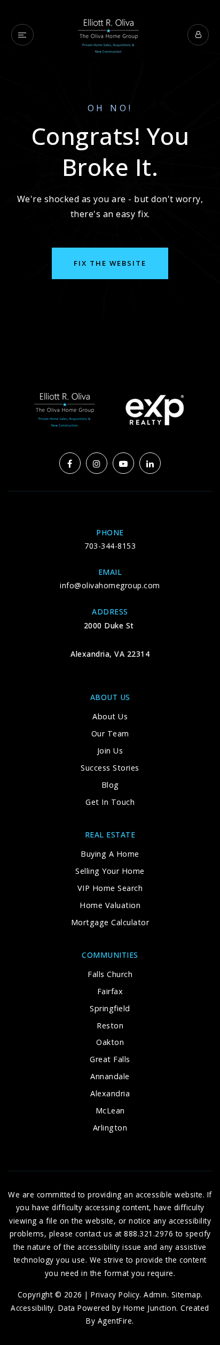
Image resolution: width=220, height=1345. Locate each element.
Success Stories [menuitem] (110, 768)
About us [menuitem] (110, 716)
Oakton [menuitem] (110, 1042)
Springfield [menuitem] (110, 1008)
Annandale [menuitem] (110, 1076)
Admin (155, 1294)
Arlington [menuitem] (110, 1128)
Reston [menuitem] (110, 1025)
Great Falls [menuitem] (110, 1059)
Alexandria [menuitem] (110, 1093)
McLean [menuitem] (110, 1110)
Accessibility (32, 1308)
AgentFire (115, 1321)
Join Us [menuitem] (110, 750)
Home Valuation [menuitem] (110, 905)
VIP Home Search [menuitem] (110, 888)
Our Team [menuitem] (110, 733)
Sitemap (186, 1294)
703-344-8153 (110, 546)
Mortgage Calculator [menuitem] (110, 922)
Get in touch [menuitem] (110, 802)
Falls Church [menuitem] (110, 974)
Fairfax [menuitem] (110, 991)
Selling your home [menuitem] (110, 871)
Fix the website (110, 263)
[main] (110, 174)
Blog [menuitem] (110, 785)
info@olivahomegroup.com (110, 585)
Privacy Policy (115, 1294)
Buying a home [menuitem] (110, 854)
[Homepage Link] (110, 34)
